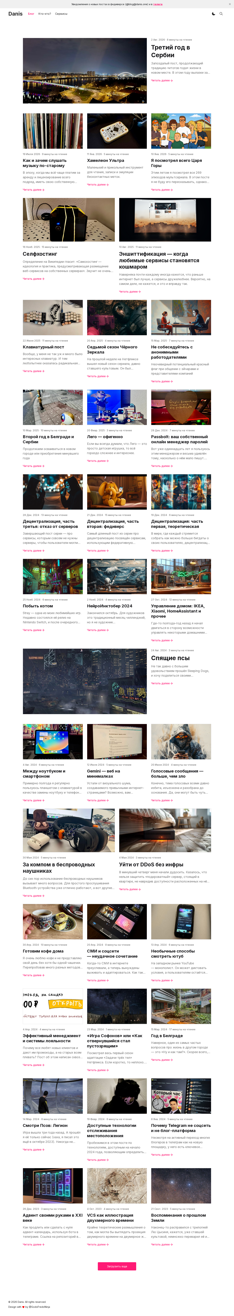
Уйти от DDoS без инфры (151, 864)
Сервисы (61, 13)
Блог (31, 13)
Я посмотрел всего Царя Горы (176, 163)
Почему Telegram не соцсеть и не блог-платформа (181, 1128)
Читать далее (160, 80)
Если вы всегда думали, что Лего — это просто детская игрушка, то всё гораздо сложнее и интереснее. (117, 448)
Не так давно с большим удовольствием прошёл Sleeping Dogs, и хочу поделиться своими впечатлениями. (180, 671)
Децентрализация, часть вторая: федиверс (113, 524)
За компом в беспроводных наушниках (59, 867)
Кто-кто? (44, 13)
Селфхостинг (40, 254)
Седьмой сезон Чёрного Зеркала (112, 349)
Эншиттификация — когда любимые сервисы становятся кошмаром (159, 260)
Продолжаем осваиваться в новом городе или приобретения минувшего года (51, 453)
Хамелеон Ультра (105, 160)
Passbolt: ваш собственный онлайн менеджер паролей (179, 439)
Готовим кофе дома (43, 951)
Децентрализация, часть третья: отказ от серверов (50, 524)
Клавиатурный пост (43, 346)
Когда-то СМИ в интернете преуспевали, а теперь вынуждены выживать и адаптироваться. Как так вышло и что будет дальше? (115, 968)
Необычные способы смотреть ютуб (173, 954)
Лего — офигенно (105, 436)
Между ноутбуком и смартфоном (44, 774)
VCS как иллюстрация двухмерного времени (110, 1218)
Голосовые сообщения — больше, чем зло (177, 774)
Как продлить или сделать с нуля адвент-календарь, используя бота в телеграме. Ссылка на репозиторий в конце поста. (50, 1232)
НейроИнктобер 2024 (109, 605)
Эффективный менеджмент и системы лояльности (52, 1038)
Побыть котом (38, 605)
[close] (230, 4)
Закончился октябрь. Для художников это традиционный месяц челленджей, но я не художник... (116, 617)
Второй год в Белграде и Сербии (48, 439)
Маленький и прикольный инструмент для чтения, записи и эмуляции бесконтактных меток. (115, 172)
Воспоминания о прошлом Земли (178, 1218)
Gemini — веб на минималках (103, 774)
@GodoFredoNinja (39, 1306)
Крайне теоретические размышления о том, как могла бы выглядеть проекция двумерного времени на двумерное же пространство (116, 1232)
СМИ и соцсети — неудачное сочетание (112, 954)
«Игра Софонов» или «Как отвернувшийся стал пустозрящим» (114, 1040)
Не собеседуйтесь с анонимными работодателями (172, 352)
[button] (214, 13)
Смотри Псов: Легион (45, 1125)
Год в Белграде (167, 1035)
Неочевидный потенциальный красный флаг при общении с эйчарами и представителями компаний (180, 368)
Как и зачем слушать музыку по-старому (45, 163)
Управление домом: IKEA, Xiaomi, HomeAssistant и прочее (178, 611)
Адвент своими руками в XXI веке (53, 1218)
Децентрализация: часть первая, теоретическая (177, 524)
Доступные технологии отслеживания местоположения (111, 1130)
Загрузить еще (117, 1266)
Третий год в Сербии (170, 51)
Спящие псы (170, 658)
